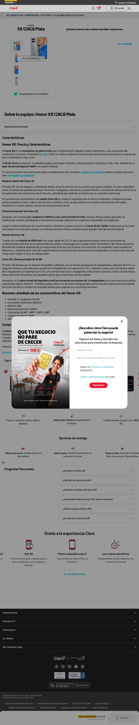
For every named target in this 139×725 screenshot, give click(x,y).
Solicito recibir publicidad (92, 377)
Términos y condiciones (102, 367)
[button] (127, 2)
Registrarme (98, 385)
